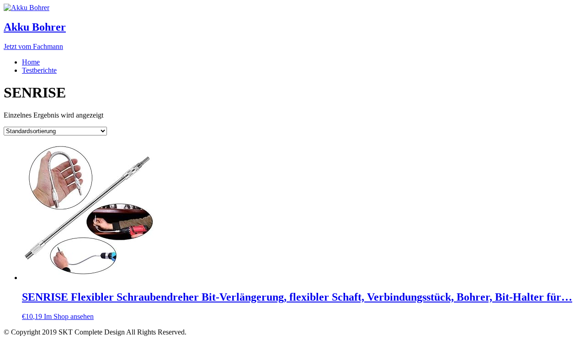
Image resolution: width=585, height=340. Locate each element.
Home (31, 62)
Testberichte (39, 70)
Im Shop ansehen (69, 316)
